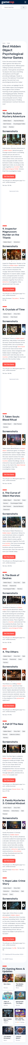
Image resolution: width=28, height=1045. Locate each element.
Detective (17, 242)
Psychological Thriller (19, 124)
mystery (17, 167)
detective (5, 282)
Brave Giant (15, 869)
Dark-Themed (7, 124)
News (8, 43)
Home (3, 43)
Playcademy (15, 298)
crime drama (17, 851)
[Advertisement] (14, 25)
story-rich (5, 775)
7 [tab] (21, 605)
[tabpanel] (14, 139)
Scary (5, 127)
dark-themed (21, 465)
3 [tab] (16, 146)
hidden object (8, 150)
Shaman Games (16, 789)
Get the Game (9, 176)
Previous (4, 139)
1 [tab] (11, 146)
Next (23, 139)
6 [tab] (18, 605)
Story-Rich (17, 314)
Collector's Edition (15, 734)
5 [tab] (16, 605)
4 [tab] (14, 605)
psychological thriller (12, 169)
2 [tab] (14, 146)
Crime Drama (15, 810)
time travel (21, 346)
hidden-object (6, 758)
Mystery (11, 127)
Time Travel (14, 317)
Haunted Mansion (19, 120)
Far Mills (14, 948)
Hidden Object (7, 120)
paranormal (6, 545)
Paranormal (6, 509)
